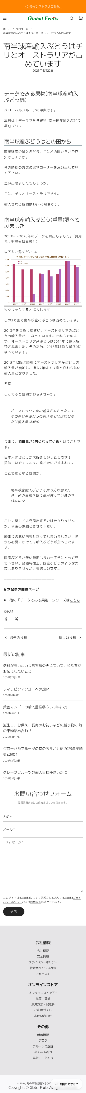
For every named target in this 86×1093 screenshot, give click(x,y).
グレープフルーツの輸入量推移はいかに (35, 772)
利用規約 (35, 902)
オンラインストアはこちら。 (43, 6)
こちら (75, 599)
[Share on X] (16, 619)
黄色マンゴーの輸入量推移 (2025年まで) (35, 706)
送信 (13, 911)
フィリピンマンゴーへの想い (26, 689)
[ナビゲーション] (4, 18)
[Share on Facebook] (6, 619)
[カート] (80, 18)
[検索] (71, 18)
